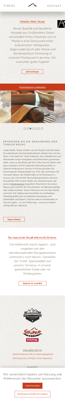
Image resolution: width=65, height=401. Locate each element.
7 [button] (42, 129)
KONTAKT (54, 5)
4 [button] (33, 129)
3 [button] (30, 129)
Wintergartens (18, 184)
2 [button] (28, 129)
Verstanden (32, 386)
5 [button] (36, 129)
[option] (32, 106)
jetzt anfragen (32, 71)
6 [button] (39, 129)
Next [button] (59, 106)
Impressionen (14, 219)
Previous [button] (6, 106)
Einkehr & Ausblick (32, 283)
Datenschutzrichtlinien (32, 394)
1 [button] (25, 129)
